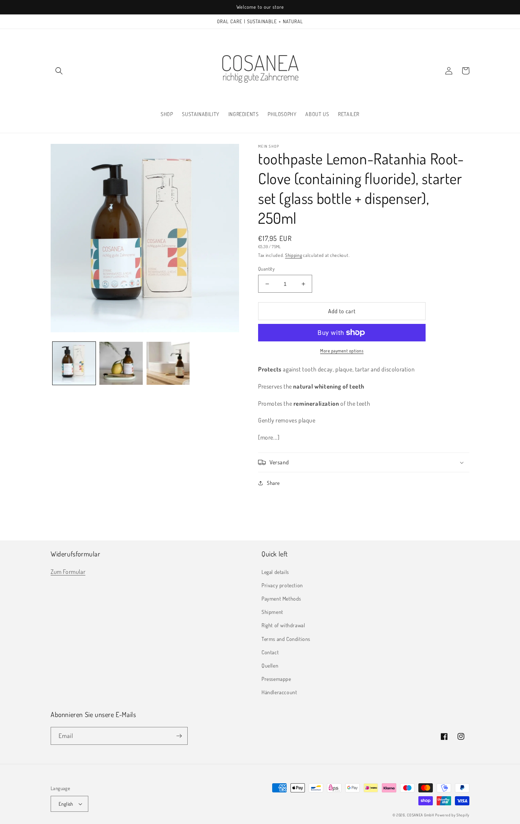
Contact (270, 652)
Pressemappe (276, 679)
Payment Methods (281, 598)
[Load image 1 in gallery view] (74, 363)
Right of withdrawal (283, 625)
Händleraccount (279, 692)
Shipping (293, 255)
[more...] (268, 437)
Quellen (270, 665)
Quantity (266, 269)
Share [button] (273, 483)
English (66, 804)
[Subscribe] (179, 736)
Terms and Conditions (286, 639)
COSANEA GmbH (420, 815)
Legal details (275, 572)
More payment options (342, 351)
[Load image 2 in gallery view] (120, 363)
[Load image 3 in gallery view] (168, 363)
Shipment (272, 612)
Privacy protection (282, 585)
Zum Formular (68, 571)
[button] (59, 70)
